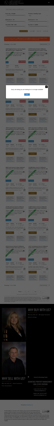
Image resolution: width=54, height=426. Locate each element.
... (31, 291)
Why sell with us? (7, 383)
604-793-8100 (19, 81)
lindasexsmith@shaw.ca (11, 82)
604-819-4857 (9, 81)
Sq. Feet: (33, 24)
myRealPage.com (29, 404)
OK (27, 94)
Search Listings (32, 317)
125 (35, 291)
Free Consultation (7, 385)
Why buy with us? (33, 314)
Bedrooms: (10, 19)
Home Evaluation (17, 383)
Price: (10, 13)
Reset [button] (38, 31)
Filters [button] (44, 31)
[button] (33, 314)
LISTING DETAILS (10, 74)
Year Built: (10, 24)
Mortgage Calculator (44, 314)
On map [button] (31, 31)
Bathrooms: (33, 19)
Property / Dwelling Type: (34, 13)
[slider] (6, 15)
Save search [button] (23, 31)
